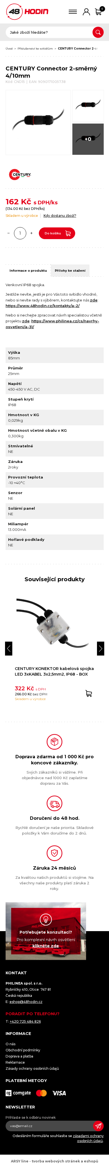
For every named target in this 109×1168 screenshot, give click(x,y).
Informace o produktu (28, 271)
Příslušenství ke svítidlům (35, 48)
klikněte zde (45, 945)
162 (12, 201)
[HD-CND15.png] (88, 106)
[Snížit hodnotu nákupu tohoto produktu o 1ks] (9, 233)
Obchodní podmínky (23, 1050)
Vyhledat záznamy (98, 32)
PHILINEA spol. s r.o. (27, 11)
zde (94, 300)
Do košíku (53, 233)
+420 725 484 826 (25, 1021)
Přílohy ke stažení (70, 271)
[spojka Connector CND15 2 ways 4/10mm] (38, 122)
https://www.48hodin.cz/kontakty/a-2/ (43, 305)
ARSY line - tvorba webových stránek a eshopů (54, 1161)
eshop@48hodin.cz (26, 1002)
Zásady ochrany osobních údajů (32, 1068)
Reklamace (15, 1062)
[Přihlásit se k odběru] (98, 1126)
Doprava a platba (19, 1056)
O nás (10, 1044)
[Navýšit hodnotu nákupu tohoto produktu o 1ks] (32, 233)
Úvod (9, 48)
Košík (102, 8)
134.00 (12, 209)
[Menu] (73, 12)
